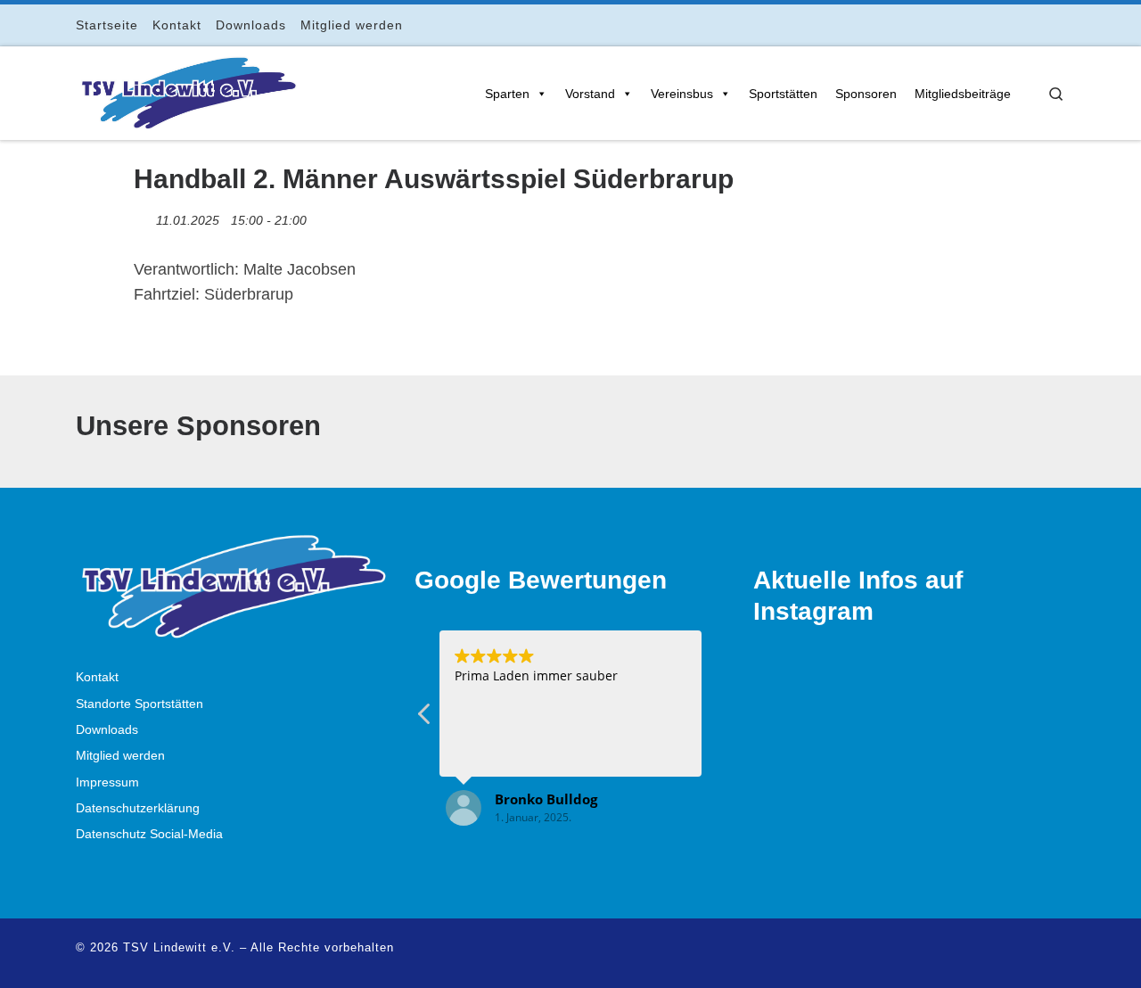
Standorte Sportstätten (139, 704)
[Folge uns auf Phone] (1060, 24)
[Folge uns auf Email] (1035, 24)
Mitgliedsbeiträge (963, 93)
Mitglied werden (120, 755)
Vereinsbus (682, 93)
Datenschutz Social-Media (149, 834)
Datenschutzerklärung (138, 808)
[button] (425, 719)
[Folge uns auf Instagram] (1010, 24)
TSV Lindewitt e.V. (179, 947)
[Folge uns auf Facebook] (985, 24)
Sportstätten (783, 93)
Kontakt (97, 677)
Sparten (507, 93)
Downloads (107, 730)
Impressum (107, 782)
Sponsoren (866, 93)
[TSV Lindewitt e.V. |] (187, 90)
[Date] (143, 216)
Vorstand (590, 93)
